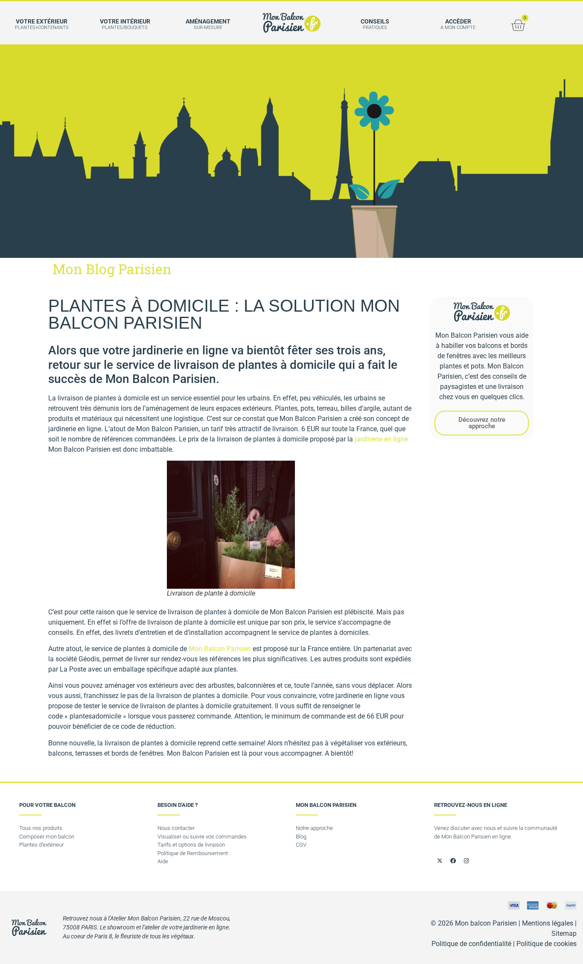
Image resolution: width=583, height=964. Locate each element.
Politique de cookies (546, 944)
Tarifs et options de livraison (191, 844)
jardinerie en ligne (381, 439)
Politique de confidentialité (471, 944)
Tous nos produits (40, 828)
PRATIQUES (375, 27)
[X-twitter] (439, 861)
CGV (301, 844)
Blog (301, 836)
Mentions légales (547, 923)
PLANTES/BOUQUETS (125, 27)
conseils (375, 21)
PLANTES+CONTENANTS (42, 27)
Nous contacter (176, 828)
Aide (162, 861)
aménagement (208, 21)
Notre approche (314, 828)
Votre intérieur (125, 21)
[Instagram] (466, 861)
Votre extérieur (41, 21)
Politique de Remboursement (192, 853)
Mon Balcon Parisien (220, 649)
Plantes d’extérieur (41, 844)
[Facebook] (452, 861)
